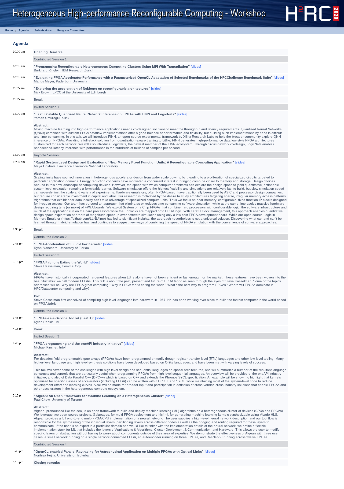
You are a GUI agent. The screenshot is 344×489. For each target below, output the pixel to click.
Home (9, 30)
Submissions (43, 30)
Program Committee (70, 30)
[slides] (196, 66)
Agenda (23, 30)
